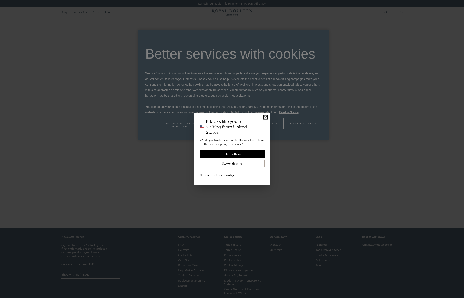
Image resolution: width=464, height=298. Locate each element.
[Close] (265, 117)
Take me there (232, 154)
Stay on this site (232, 163)
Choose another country (217, 175)
